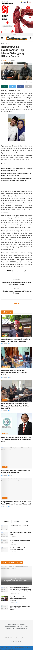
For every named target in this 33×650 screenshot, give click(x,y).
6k (9, 506)
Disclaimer (8, 628)
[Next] (18, 185)
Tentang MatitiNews (13, 624)
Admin (4, 60)
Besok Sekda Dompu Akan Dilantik (19, 525)
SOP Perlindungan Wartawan (20, 628)
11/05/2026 (4, 475)
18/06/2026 (4, 377)
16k (10, 343)
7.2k (18, 611)
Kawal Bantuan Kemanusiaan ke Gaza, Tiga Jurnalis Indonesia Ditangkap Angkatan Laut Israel (16, 439)
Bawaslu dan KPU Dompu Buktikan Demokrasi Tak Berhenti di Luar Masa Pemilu (14, 372)
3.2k (10, 377)
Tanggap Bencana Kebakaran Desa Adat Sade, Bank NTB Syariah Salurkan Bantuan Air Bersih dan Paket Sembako (21, 589)
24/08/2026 (13, 593)
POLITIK (7, 43)
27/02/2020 (12, 60)
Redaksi (22, 624)
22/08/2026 (4, 343)
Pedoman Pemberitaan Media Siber (13, 626)
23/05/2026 (4, 410)
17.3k (10, 475)
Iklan (25, 626)
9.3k (18, 593)
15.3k (10, 410)
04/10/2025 (4, 506)
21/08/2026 (13, 611)
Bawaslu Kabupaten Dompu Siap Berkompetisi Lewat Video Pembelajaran (15, 580)
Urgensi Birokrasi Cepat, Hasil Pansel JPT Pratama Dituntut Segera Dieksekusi (20, 598)
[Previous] (15, 185)
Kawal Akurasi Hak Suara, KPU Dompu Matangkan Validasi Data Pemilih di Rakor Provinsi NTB (15, 406)
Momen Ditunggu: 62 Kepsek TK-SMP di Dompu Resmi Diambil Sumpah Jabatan (20, 607)
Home (2, 43)
